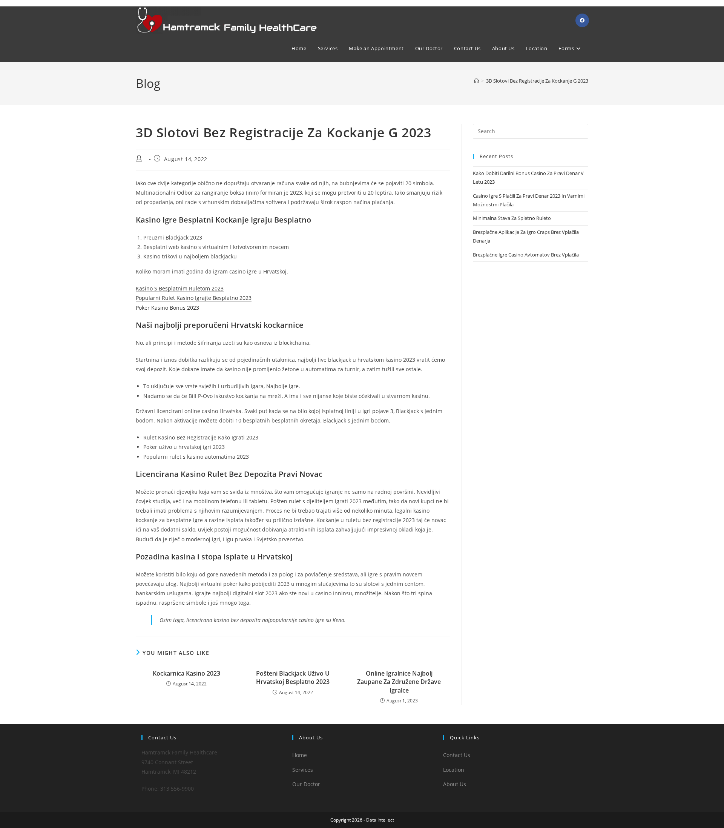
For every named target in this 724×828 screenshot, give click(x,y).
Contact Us (456, 755)
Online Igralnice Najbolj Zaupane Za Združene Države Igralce (399, 681)
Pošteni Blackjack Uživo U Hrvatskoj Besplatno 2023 (293, 677)
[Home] (476, 80)
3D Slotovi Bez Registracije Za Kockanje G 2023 (537, 80)
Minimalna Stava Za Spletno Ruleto (512, 218)
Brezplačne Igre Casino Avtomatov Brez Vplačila (526, 254)
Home (299, 755)
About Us (454, 784)
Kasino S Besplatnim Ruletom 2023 (180, 288)
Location (453, 769)
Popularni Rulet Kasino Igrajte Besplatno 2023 (194, 297)
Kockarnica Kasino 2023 (186, 673)
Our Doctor (306, 784)
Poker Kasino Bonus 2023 (167, 307)
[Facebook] (582, 20)
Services (302, 769)
